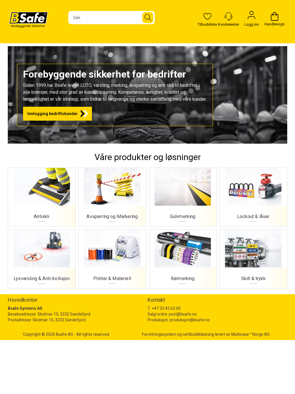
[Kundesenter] (228, 16)
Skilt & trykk (253, 257)
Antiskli (41, 195)
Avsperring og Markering (112, 195)
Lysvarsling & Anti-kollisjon (41, 257)
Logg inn (251, 16)
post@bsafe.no (183, 314)
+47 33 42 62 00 (166, 308)
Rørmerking (183, 257)
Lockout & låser (253, 195)
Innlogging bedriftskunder (52, 113)
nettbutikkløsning (198, 334)
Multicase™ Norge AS (250, 334)
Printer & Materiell (112, 257)
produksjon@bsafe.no (190, 320)
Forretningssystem (159, 334)
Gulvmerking (183, 195)
